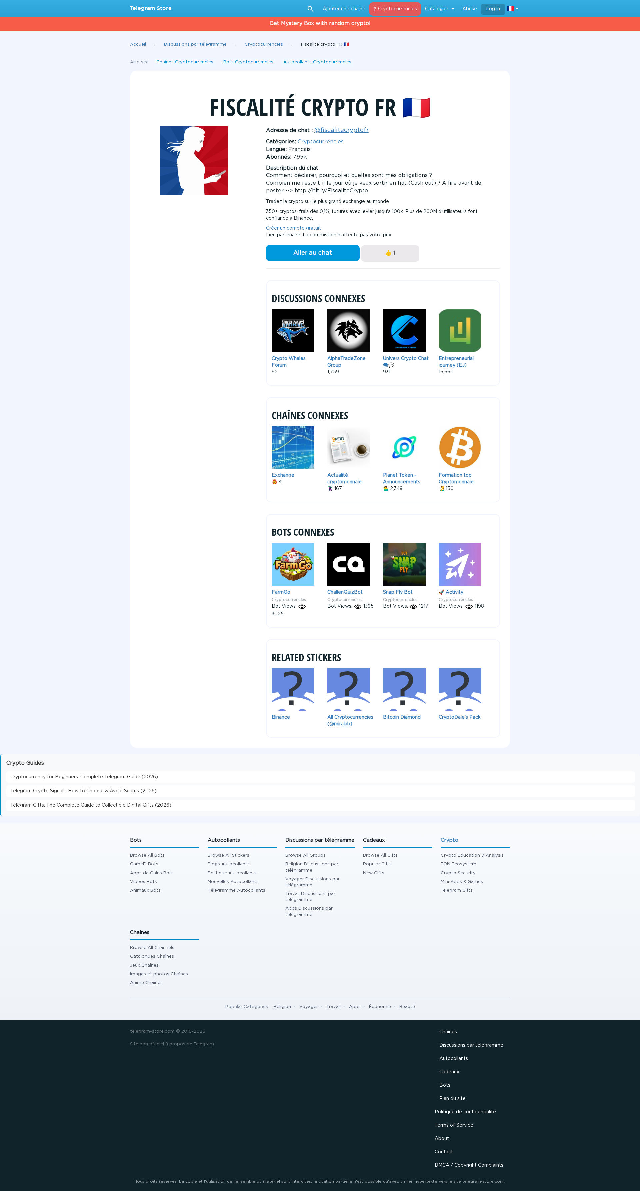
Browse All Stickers (228, 855)
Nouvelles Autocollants (233, 882)
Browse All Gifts (380, 855)
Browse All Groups (305, 855)
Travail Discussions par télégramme (310, 897)
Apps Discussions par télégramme (309, 911)
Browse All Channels (152, 948)
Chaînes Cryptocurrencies (184, 62)
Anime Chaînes (146, 983)
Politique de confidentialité (465, 1112)
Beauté (407, 1007)
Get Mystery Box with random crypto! (320, 23)
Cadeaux (449, 1072)
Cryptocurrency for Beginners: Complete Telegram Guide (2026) (84, 777)
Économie (380, 1007)
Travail (333, 1007)
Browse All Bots (147, 855)
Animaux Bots (145, 890)
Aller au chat (312, 253)
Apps (355, 1007)
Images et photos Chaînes (159, 974)
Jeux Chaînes (144, 965)
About (442, 1139)
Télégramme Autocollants (236, 890)
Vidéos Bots (143, 882)
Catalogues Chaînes (152, 956)
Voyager (308, 1007)
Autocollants (453, 1059)
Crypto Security (458, 873)
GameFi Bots (144, 864)
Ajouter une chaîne (344, 9)
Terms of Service (454, 1125)
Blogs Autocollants (229, 864)
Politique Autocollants (232, 873)
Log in (493, 9)
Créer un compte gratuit (293, 228)
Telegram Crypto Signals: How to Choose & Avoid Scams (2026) (83, 791)
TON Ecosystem (458, 864)
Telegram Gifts (457, 890)
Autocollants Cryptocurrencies (317, 62)
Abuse (469, 9)
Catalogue (436, 9)
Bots (444, 1085)
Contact (444, 1152)
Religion (282, 1007)
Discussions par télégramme (471, 1045)
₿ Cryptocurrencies (395, 9)
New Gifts (373, 873)
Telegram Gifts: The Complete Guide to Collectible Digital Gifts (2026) (90, 805)
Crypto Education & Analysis (472, 855)
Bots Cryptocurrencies (248, 62)
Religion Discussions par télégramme (311, 867)
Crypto (449, 840)
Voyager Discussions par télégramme (312, 882)
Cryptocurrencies (321, 141)
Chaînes (448, 1032)
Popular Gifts (377, 864)
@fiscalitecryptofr (341, 130)
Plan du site (452, 1099)
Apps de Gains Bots (152, 873)
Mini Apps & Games (462, 882)
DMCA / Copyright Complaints (469, 1165)
